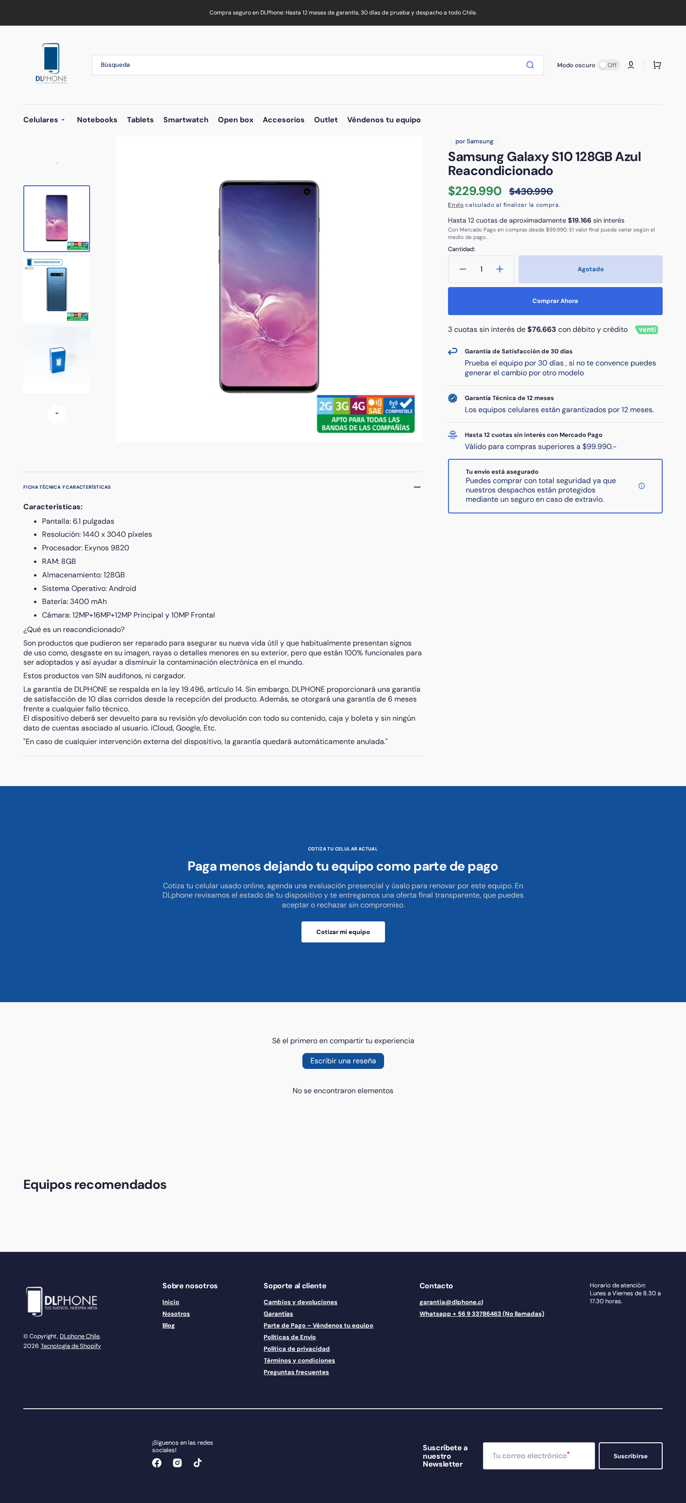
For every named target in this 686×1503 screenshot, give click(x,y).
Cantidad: (461, 249)
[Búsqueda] (532, 65)
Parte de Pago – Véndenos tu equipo (318, 1325)
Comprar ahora (555, 301)
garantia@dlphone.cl (451, 1302)
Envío (456, 205)
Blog (168, 1325)
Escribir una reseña (343, 1061)
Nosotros (176, 1314)
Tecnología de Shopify (71, 1346)
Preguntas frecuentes (296, 1372)
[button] (631, 65)
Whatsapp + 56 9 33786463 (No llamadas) (482, 1314)
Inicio (170, 1302)
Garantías (278, 1314)
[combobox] (317, 65)
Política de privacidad (297, 1349)
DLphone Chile (79, 1336)
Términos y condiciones (299, 1360)
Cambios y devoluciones (300, 1302)
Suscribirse (631, 1456)
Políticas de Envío (290, 1337)
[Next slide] (57, 414)
